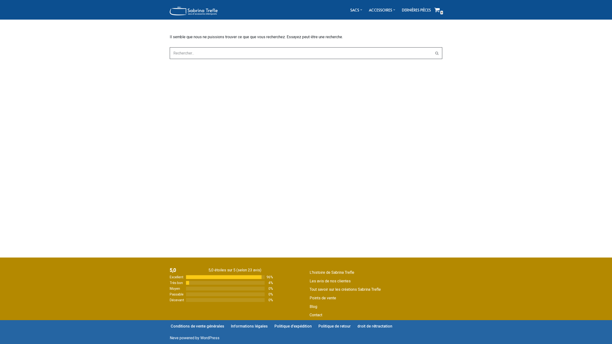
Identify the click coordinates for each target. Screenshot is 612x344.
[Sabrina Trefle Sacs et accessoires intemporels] (194, 9)
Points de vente (323, 298)
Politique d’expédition (293, 326)
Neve (174, 338)
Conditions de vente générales (197, 326)
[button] (361, 10)
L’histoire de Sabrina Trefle (332, 272)
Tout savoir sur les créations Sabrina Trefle (345, 289)
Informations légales (249, 326)
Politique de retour (334, 326)
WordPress (209, 338)
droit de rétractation (374, 326)
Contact (316, 315)
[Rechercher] (437, 53)
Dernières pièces (416, 9)
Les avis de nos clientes (330, 281)
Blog (313, 306)
